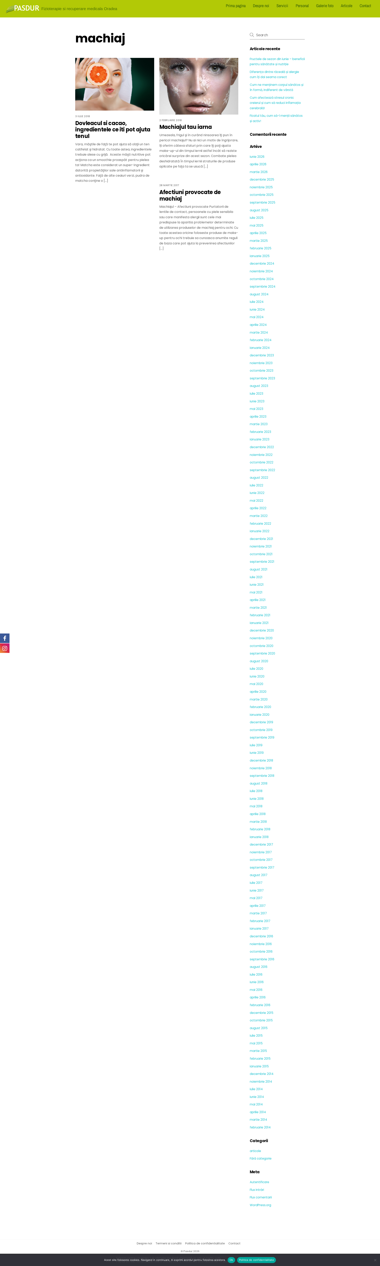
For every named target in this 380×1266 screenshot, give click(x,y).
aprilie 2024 (258, 325)
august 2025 (259, 210)
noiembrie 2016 (261, 944)
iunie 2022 (257, 493)
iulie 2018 (256, 791)
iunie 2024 (257, 309)
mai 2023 (256, 409)
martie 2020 (259, 699)
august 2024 (259, 294)
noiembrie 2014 (261, 1081)
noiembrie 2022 (261, 455)
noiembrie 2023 (261, 363)
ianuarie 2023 (259, 439)
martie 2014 (258, 1120)
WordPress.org (260, 1205)
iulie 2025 (256, 218)
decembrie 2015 (261, 1013)
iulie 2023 (256, 393)
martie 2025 (259, 241)
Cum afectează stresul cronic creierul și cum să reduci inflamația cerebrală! (275, 103)
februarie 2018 (260, 829)
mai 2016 (256, 990)
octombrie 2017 (261, 860)
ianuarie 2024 (260, 348)
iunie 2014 (257, 1097)
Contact (365, 5)
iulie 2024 (257, 302)
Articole (346, 5)
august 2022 (259, 478)
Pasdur (188, 1251)
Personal (302, 5)
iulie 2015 (256, 1035)
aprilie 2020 (258, 692)
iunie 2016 (257, 982)
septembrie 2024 (263, 286)
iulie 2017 (256, 883)
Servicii (282, 5)
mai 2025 (256, 225)
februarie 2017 (260, 921)
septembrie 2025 (262, 202)
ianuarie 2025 (260, 256)
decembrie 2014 (262, 1074)
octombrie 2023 (261, 370)
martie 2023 (259, 424)
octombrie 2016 (261, 951)
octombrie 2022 (261, 462)
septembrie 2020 (262, 653)
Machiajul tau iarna (185, 127)
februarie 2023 (260, 432)
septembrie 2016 (262, 959)
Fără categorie (261, 1158)
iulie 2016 (256, 974)
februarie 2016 (260, 1005)
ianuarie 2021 (259, 623)
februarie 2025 (260, 248)
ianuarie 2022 (259, 531)
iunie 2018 (257, 799)
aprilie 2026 (258, 164)
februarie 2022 (260, 524)
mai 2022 (256, 501)
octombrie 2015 (261, 1020)
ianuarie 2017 (259, 928)
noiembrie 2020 (261, 638)
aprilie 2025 (258, 233)
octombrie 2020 (261, 646)
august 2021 (258, 569)
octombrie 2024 (262, 279)
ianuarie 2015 (259, 1066)
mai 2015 (256, 1043)
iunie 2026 (257, 157)
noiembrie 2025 (261, 187)
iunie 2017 (257, 890)
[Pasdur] (22, 12)
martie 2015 (258, 1051)
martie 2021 (258, 608)
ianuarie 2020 (259, 715)
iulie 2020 (256, 669)
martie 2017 (258, 913)
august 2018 (258, 783)
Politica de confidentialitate (205, 1243)
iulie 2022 (256, 485)
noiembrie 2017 (261, 852)
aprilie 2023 (258, 416)
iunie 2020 (257, 676)
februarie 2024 (261, 340)
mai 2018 (256, 806)
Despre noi (261, 5)
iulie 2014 (256, 1089)
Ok (231, 1259)
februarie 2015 (260, 1058)
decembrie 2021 (261, 539)
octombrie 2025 (262, 195)
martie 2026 (259, 172)
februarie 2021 (260, 615)
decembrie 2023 (262, 355)
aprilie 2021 (258, 600)
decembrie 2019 (261, 722)
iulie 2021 (256, 577)
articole (255, 1151)
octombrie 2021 (261, 554)
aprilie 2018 (258, 814)
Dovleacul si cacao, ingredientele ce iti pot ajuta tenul (112, 129)
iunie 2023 (257, 401)
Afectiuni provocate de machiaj (190, 195)
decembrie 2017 (261, 844)
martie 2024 (259, 332)
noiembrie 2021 (261, 546)
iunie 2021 (257, 585)
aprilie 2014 (258, 1112)
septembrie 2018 (262, 776)
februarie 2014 (260, 1127)
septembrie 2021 (262, 562)
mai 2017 (256, 898)
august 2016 (258, 967)
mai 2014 (256, 1104)
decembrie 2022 (262, 447)
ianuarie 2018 (259, 837)
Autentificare (259, 1182)
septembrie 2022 (262, 470)
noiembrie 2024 (261, 271)
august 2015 (259, 1028)
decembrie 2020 (262, 630)
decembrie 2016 (261, 936)
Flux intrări (257, 1190)
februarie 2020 (260, 707)
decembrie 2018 (261, 760)
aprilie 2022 (258, 508)
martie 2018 (258, 822)
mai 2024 (257, 317)
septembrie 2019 (262, 737)
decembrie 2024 (262, 263)
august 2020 (259, 661)
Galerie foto (324, 5)
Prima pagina (236, 5)
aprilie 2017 (258, 906)
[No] (375, 1260)
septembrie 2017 (262, 867)
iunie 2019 (257, 753)
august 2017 (258, 875)
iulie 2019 (256, 745)
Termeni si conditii (168, 1243)
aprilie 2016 (258, 997)
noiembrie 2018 (261, 768)
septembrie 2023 (262, 378)
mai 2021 (256, 592)
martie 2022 (259, 516)
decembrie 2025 (262, 179)
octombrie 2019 (261, 730)
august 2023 (259, 386)
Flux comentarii (261, 1197)
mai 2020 (256, 684)
